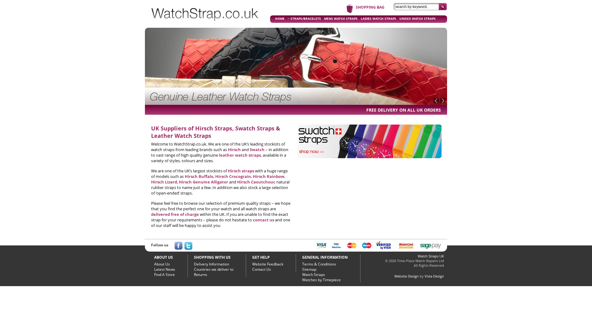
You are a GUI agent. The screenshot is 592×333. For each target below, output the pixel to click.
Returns (200, 274)
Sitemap (309, 269)
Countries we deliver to (213, 269)
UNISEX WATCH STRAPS (417, 18)
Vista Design (434, 276)
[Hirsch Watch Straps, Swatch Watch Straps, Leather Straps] (205, 23)
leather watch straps (240, 155)
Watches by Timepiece (321, 279)
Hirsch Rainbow (268, 176)
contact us (263, 220)
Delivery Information (211, 264)
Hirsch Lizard (164, 182)
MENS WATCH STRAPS (341, 18)
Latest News (164, 269)
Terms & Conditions (319, 264)
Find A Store (164, 274)
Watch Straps (313, 274)
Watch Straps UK (431, 256)
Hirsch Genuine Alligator (203, 182)
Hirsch (234, 149)
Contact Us (261, 269)
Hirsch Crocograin (233, 176)
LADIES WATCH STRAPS (378, 18)
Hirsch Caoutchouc (256, 182)
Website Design (406, 276)
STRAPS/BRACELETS (305, 18)
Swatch (257, 149)
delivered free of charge (175, 214)
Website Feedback (267, 264)
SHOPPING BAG (370, 7)
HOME (280, 18)
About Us (162, 264)
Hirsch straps (241, 171)
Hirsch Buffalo (199, 176)
